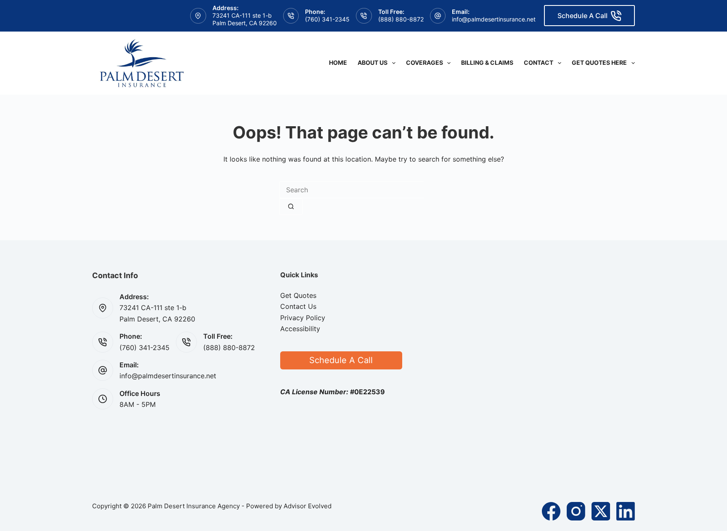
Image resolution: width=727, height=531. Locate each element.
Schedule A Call (582, 15)
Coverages (424, 62)
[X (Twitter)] (601, 511)
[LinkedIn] (625, 511)
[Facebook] (551, 511)
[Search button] (290, 206)
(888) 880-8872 (401, 19)
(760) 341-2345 (327, 19)
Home (338, 62)
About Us (372, 62)
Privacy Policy (302, 317)
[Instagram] (576, 511)
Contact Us (298, 306)
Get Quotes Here (599, 62)
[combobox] (351, 189)
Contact (538, 62)
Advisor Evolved (308, 506)
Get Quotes (298, 295)
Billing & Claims (487, 62)
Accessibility (300, 328)
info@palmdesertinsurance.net (494, 19)
